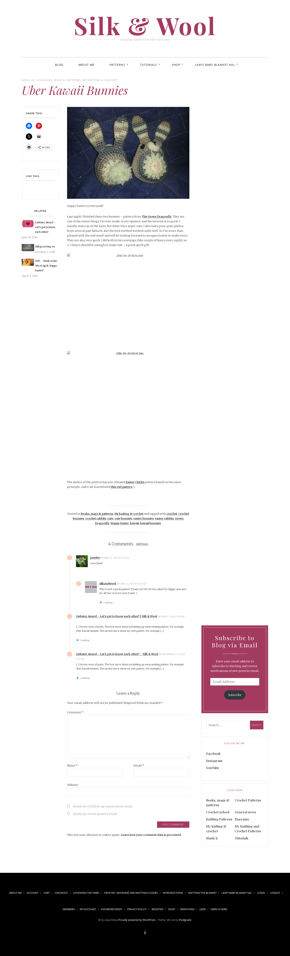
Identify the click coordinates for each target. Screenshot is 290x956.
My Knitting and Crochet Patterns (248, 828)
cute (110, 518)
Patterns (117, 65)
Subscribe (234, 695)
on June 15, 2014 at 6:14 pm (171, 616)
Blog (59, 65)
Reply (137, 557)
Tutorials (148, 65)
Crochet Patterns (248, 800)
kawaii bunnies (150, 523)
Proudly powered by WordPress (136, 920)
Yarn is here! (218, 909)
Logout (275, 893)
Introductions (173, 893)
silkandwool (107, 583)
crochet (172, 514)
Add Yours (142, 544)
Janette (95, 557)
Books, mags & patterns (62, 80)
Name (72, 765)
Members (69, 909)
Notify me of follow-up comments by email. (103, 806)
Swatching (187, 909)
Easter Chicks (134, 482)
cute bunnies (123, 518)
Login (261, 893)
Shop (176, 65)
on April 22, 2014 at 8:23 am (114, 558)
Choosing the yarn (86, 893)
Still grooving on (45, 246)
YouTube (212, 768)
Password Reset (111, 909)
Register (157, 909)
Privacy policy (137, 909)
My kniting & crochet (100, 80)
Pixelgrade (185, 920)
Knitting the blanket (202, 893)
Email (139, 765)
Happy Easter (119, 523)
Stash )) (211, 838)
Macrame (242, 819)
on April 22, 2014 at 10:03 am (132, 584)
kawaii (134, 523)
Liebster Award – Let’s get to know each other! (45, 227)
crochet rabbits (95, 518)
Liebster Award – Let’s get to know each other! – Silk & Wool (117, 654)
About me (86, 65)
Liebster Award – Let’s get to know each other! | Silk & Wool (116, 616)
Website (72, 785)
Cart (47, 893)
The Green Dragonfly (156, 216)
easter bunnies (143, 518)
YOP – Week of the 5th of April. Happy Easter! (46, 265)
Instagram (214, 760)
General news (245, 812)
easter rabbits (164, 518)
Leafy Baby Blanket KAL (215, 65)
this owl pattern (121, 487)
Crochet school (217, 812)
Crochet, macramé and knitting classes (131, 893)
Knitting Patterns (219, 819)
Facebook (213, 753)
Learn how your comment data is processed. (151, 835)
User (202, 909)
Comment (75, 712)
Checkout (61, 893)
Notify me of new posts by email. (95, 814)
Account (32, 893)
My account (88, 909)
